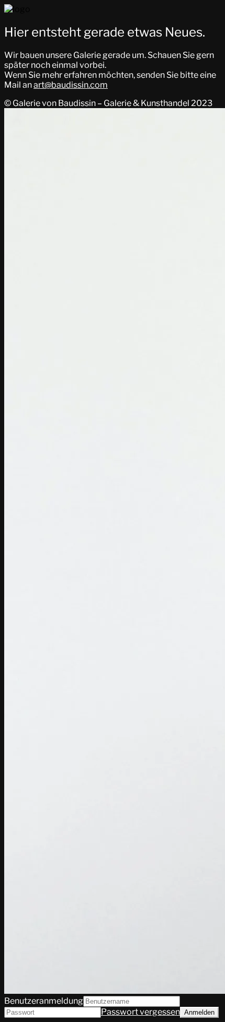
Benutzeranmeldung (43, 1001)
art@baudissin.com (70, 85)
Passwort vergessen (140, 1012)
